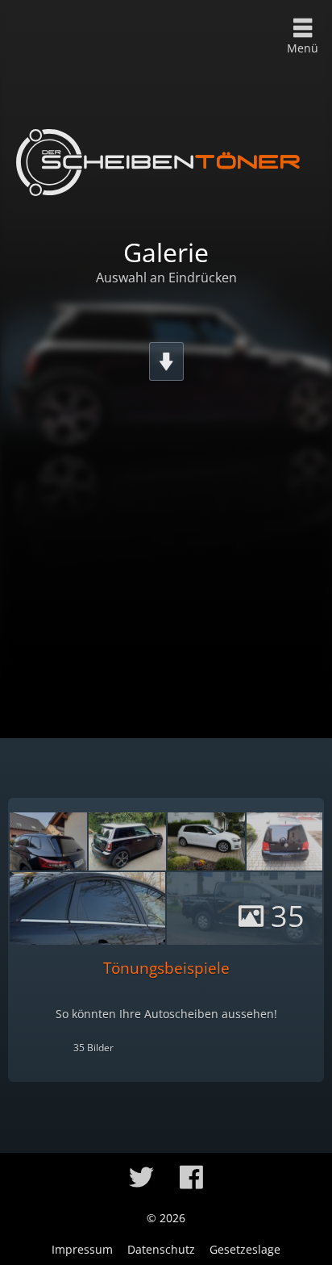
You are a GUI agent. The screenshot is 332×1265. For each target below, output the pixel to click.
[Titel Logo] (158, 161)
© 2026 (166, 1217)
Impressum (82, 1249)
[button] (141, 1177)
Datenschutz (161, 1249)
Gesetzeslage (245, 1249)
